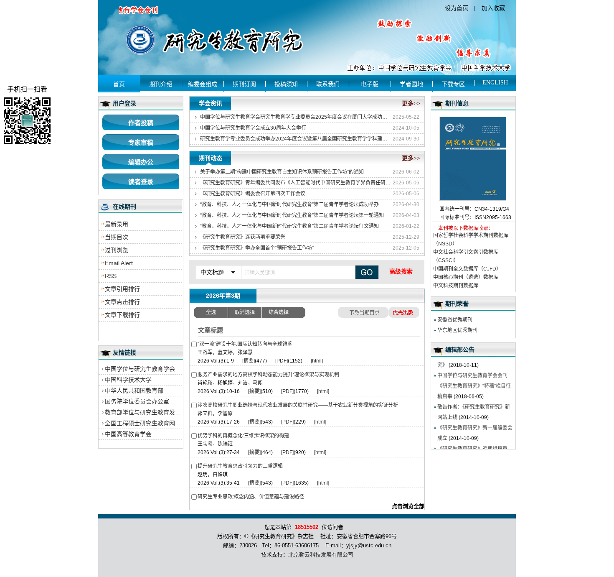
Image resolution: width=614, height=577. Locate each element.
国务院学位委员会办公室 (137, 401)
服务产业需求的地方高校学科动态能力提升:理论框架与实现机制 (268, 375)
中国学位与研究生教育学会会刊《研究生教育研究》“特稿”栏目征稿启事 (474, 379)
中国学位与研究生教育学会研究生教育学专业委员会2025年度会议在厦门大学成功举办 (295, 117)
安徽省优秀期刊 (454, 320)
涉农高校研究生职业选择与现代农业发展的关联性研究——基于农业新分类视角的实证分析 (298, 405)
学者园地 (411, 84)
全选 (211, 312)
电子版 (369, 84)
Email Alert (119, 263)
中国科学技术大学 (128, 379)
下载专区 (453, 84)
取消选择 (245, 312)
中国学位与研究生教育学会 (140, 368)
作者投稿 (140, 122)
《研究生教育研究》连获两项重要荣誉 (242, 237)
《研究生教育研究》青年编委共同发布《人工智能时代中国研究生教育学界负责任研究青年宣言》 (295, 183)
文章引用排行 (122, 289)
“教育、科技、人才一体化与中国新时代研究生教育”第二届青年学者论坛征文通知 (289, 226)
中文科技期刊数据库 (455, 285)
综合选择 (279, 312)
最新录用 (116, 224)
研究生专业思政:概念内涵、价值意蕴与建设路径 (251, 497)
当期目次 (116, 237)
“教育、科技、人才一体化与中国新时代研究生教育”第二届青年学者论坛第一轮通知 (292, 215)
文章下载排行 (122, 314)
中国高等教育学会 (128, 434)
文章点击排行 (122, 302)
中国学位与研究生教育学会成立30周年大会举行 (253, 128)
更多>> (411, 103)
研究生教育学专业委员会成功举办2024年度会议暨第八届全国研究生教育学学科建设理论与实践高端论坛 (295, 139)
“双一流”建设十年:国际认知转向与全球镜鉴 (245, 344)
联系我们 (328, 84)
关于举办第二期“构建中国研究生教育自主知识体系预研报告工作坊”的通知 (282, 172)
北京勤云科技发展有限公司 (320, 554)
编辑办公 (140, 162)
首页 (119, 84)
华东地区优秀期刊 (457, 330)
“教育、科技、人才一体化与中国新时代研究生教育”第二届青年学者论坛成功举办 (289, 204)
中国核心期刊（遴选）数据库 (465, 277)
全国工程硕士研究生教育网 (140, 423)
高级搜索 (401, 271)
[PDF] (281, 361)
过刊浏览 (116, 250)
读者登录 (140, 181)
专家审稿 (140, 142)
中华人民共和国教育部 (134, 390)
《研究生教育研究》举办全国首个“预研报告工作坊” (257, 248)
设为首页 (456, 8)
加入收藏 (493, 8)
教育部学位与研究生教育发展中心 (149, 412)
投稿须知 (286, 84)
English (495, 82)
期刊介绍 (161, 84)
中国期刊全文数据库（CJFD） (467, 269)
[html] (317, 361)
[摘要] (248, 361)
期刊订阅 (244, 84)
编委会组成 (202, 84)
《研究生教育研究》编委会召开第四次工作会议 (252, 194)
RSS (111, 276)
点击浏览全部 (408, 506)
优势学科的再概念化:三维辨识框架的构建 (243, 436)
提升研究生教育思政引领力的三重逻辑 (240, 466)
